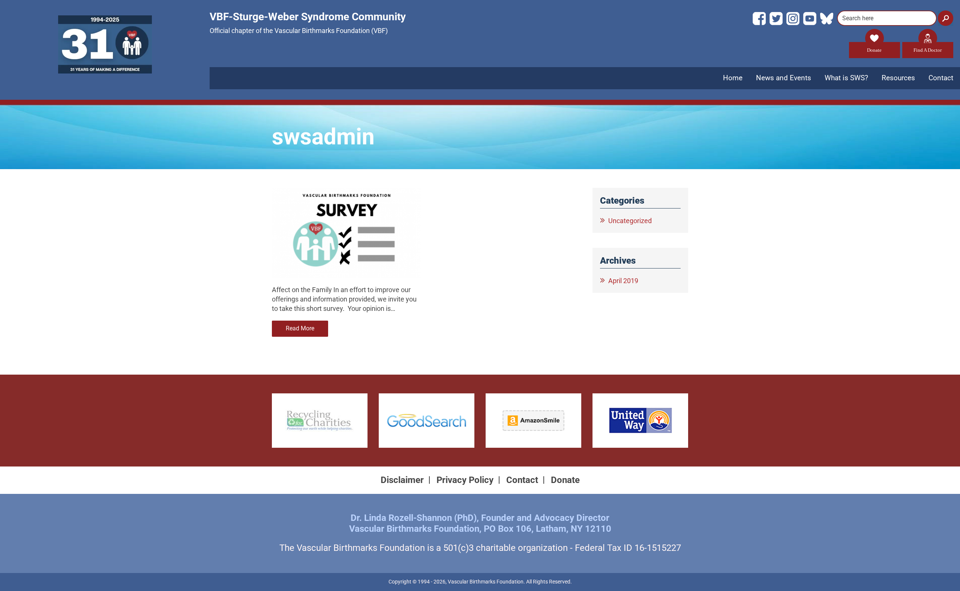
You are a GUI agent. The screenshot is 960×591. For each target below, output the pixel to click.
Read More (300, 328)
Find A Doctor (928, 50)
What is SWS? (846, 78)
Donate (874, 50)
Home (732, 78)
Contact (940, 78)
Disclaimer (402, 480)
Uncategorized (630, 221)
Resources (898, 78)
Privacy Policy (465, 480)
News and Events (783, 78)
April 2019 (623, 281)
